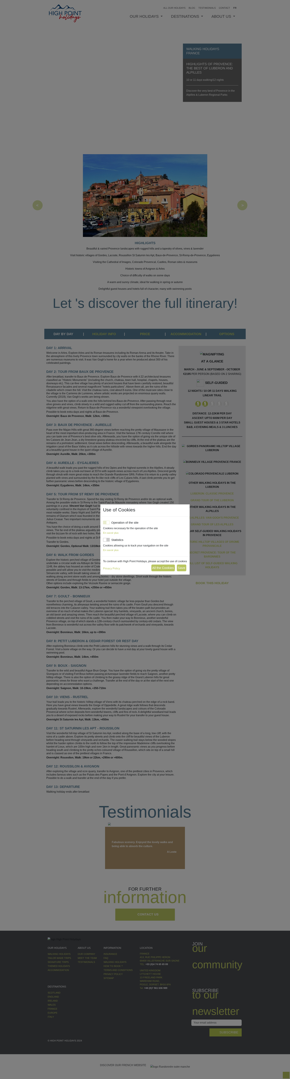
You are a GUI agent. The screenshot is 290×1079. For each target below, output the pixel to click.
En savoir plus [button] (111, 532)
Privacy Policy (111, 568)
